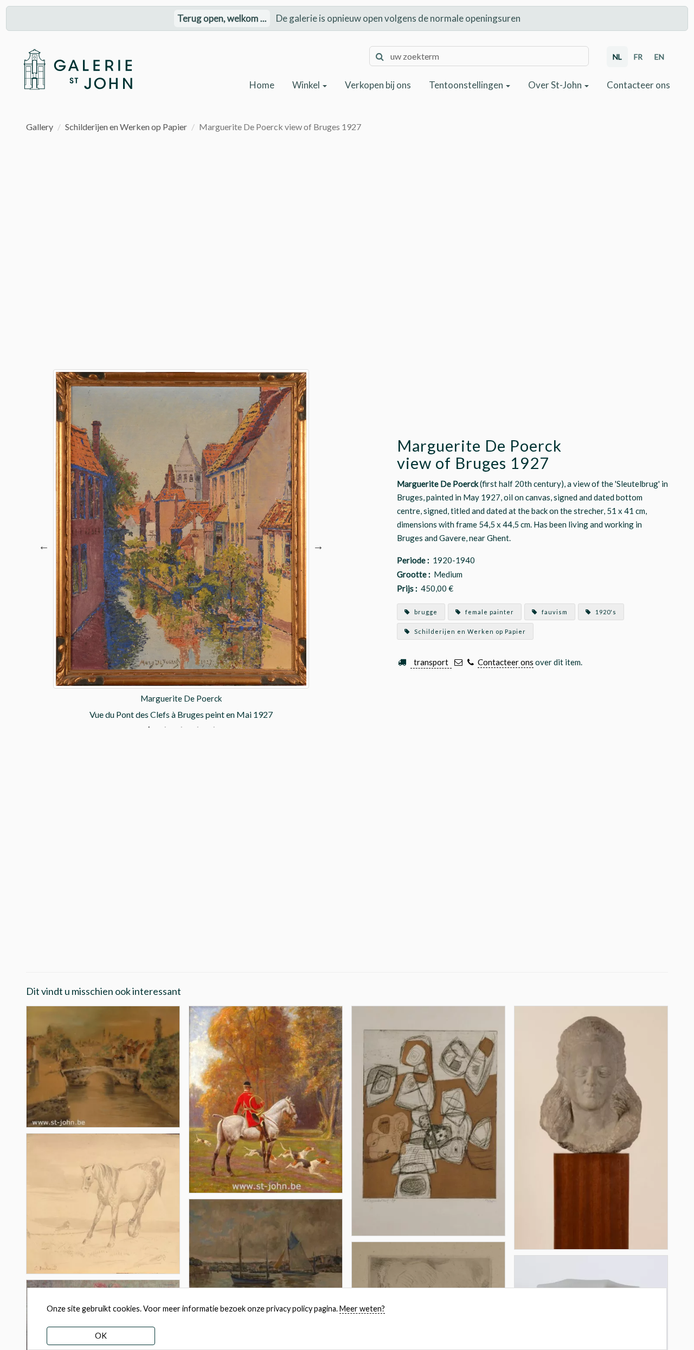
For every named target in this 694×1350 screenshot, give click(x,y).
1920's (605, 611)
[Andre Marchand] (265, 1098)
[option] (181, 545)
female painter (489, 611)
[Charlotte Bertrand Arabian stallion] (103, 1202)
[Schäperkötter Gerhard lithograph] (428, 1119)
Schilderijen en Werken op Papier (126, 126)
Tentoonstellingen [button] (467, 85)
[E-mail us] (458, 662)
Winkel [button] (307, 85)
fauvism (554, 611)
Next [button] (318, 545)
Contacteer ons (638, 85)
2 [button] (165, 728)
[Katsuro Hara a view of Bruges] (103, 1065)
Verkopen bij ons (378, 85)
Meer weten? (362, 1308)
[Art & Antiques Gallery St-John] (77, 69)
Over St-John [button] (555, 85)
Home (261, 85)
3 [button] (181, 728)
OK (101, 1335)
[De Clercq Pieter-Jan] (265, 1255)
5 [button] (213, 728)
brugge (425, 611)
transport (431, 662)
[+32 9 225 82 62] (471, 662)
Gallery (39, 126)
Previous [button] (43, 545)
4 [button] (197, 728)
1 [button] (148, 728)
